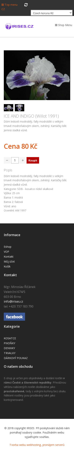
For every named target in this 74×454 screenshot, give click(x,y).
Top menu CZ (9, 7)
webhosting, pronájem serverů (46, 445)
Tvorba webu (17, 445)
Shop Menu (64, 25)
